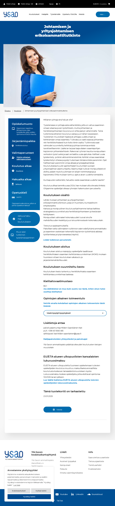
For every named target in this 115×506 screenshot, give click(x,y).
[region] (29, 484)
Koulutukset (34, 14)
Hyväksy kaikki (29, 497)
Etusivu (8, 111)
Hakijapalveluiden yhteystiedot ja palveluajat (65, 339)
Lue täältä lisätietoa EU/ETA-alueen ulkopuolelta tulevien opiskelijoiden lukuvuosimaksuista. (71, 381)
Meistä (81, 14)
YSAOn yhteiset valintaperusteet (24, 158)
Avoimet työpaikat (68, 461)
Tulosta (59, 409)
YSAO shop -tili (27, 4)
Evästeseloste (94, 469)
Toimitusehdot (95, 465)
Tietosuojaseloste (96, 461)
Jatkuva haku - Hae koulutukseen (25, 219)
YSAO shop (10, 4)
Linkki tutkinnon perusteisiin (57, 240)
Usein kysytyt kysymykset (59, 313)
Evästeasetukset (19, 491)
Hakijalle (45, 14)
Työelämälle (55, 14)
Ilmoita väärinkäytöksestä (71, 473)
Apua (51, 4)
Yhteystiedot (65, 457)
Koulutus (17, 111)
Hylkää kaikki (41, 491)
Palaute (63, 469)
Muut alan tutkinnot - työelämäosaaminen (25, 235)
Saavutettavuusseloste (98, 457)
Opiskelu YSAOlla (69, 14)
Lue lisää (16, 485)
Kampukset (65, 465)
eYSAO (41, 4)
